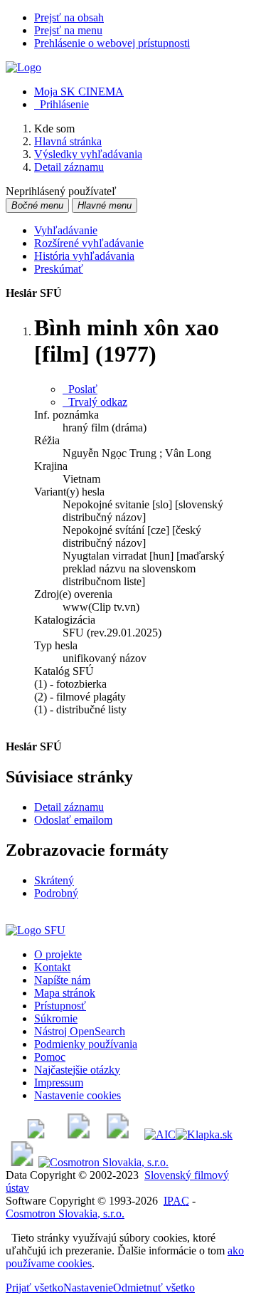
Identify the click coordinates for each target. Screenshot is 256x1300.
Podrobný (56, 893)
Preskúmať (58, 269)
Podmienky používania (85, 1044)
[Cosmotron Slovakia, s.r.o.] (103, 1162)
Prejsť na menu (68, 30)
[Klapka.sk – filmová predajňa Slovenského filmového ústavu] (204, 1134)
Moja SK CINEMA (79, 91)
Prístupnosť (60, 1006)
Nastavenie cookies (77, 1095)
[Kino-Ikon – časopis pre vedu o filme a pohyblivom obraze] (78, 1134)
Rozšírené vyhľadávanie (89, 243)
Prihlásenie (61, 104)
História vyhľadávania (84, 256)
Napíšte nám (62, 980)
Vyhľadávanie (65, 230)
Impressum (58, 1082)
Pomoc (49, 1057)
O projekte (58, 954)
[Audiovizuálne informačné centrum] (160, 1134)
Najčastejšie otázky (77, 1070)
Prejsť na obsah (69, 17)
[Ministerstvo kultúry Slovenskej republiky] (22, 1162)
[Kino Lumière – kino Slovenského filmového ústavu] (117, 1134)
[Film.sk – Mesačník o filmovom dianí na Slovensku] (36, 1134)
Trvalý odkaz (95, 402)
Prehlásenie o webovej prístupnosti (112, 43)
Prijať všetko (34, 1287)
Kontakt (52, 967)
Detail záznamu (69, 807)
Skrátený (54, 880)
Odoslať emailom (73, 820)
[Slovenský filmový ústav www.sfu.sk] (35, 930)
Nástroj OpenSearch (79, 1031)
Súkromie (56, 1018)
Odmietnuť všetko (154, 1287)
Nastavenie (88, 1287)
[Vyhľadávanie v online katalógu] (23, 67)
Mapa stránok (64, 993)
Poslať (80, 389)
